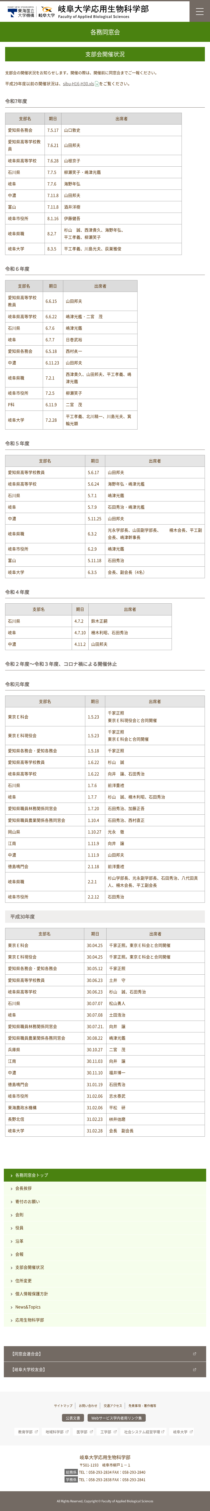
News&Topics (27, 1307)
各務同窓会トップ (31, 1175)
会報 (19, 1254)
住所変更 (23, 1281)
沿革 (19, 1241)
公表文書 (73, 1417)
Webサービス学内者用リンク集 (116, 1417)
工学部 (105, 1431)
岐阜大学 (180, 1431)
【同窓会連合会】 (26, 1354)
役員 (19, 1228)
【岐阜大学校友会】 (28, 1369)
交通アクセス (113, 1405)
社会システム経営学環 (142, 1431)
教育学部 (25, 1431)
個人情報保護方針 (31, 1294)
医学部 (82, 1431)
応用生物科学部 (29, 1320)
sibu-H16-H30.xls (78, 84)
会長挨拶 (23, 1188)
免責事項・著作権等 (142, 1405)
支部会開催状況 (29, 1267)
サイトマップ (63, 1405)
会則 (19, 1215)
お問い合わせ (88, 1405)
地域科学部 (55, 1431)
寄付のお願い (27, 1201)
